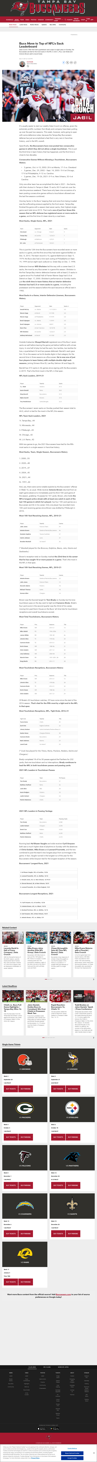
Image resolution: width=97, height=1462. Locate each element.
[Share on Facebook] (63, 63)
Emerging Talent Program (72, 1380)
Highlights (26, 1383)
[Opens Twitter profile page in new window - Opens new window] (28, 66)
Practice (43, 1382)
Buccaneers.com (63, 1294)
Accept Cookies (72, 1458)
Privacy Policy (35, 1458)
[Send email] (71, 63)
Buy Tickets (11, 1089)
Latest (10, 1376)
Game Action (42, 1379)
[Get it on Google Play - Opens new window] (55, 1429)
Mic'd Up (27, 1386)
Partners (72, 1394)
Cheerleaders (42, 1388)
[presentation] (94, 980)
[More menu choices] (62, 19)
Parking (87, 1383)
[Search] (65, 19)
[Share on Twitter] (67, 63)
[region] (48, 1453)
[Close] (94, 1453)
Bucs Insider (26, 1390)
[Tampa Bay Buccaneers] (48, 1437)
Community (11, 1386)
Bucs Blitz (10, 1383)
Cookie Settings (72, 1448)
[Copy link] (75, 62)
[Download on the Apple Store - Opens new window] (42, 1429)
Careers (72, 1376)
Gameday (86, 1380)
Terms (57, 1418)
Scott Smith (30, 61)
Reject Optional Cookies (72, 1453)
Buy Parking (26, 1089)
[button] (46, 979)
